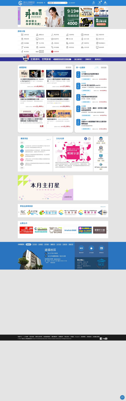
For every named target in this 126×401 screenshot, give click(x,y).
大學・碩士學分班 (82, 264)
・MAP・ (47, 262)
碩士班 (98, 143)
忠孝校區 (41, 244)
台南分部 (65, 244)
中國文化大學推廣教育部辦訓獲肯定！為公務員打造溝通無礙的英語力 (37, 155)
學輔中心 (79, 266)
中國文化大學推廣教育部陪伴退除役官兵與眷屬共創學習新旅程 (37, 164)
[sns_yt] (89, 138)
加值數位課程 (96, 336)
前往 (101, 151)
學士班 (103, 143)
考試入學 (85, 262)
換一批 (67, 67)
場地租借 (52, 262)
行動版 (72, 336)
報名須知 (67, 336)
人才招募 (26, 336)
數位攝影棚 (78, 59)
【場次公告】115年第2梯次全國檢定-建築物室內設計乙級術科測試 (37, 159)
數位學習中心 (87, 266)
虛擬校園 (79, 267)
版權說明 (61, 336)
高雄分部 (71, 244)
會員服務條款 (47, 336)
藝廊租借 (98, 59)
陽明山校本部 (39, 336)
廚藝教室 (89, 59)
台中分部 (59, 244)
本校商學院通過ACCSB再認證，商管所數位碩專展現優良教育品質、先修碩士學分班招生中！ (37, 151)
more (48, 139)
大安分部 (35, 244)
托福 (99, 160)
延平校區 (47, 244)
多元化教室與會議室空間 (62, 59)
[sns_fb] (85, 138)
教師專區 (83, 336)
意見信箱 (32, 336)
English (77, 336)
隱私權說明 (54, 336)
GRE (103, 160)
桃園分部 (53, 244)
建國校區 (28, 244)
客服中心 (20, 336)
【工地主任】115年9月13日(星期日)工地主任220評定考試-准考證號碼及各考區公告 (37, 146)
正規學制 (79, 262)
